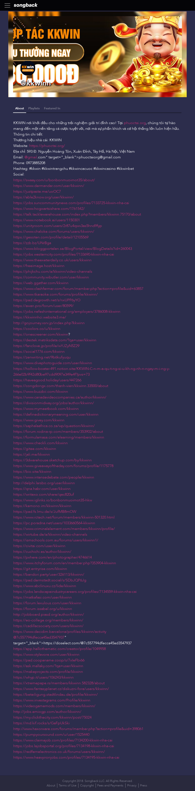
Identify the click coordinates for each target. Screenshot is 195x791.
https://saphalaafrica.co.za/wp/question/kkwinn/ (54, 425)
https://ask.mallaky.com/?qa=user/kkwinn (48, 666)
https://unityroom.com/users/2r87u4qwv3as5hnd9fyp (57, 225)
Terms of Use (67, 785)
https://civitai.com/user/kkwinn (39, 546)
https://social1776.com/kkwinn (39, 351)
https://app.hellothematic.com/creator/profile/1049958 (59, 648)
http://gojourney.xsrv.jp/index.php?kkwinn (49, 323)
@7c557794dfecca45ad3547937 (38, 637)
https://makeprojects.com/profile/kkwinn (48, 671)
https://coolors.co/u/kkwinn (36, 328)
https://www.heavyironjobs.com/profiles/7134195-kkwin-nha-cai (66, 757)
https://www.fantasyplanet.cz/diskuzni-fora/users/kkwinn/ (61, 688)
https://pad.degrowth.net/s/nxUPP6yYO (46, 300)
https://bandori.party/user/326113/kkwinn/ (48, 574)
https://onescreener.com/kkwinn (40, 334)
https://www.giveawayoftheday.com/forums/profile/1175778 (63, 466)
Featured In (52, 108)
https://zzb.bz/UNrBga (32, 243)
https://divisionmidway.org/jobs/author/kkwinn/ (53, 403)
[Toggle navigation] (9, 5)
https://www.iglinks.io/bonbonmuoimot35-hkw (52, 500)
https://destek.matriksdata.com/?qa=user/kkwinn (54, 340)
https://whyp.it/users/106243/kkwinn (43, 677)
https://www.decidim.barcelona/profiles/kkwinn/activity (59, 631)
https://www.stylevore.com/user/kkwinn (46, 654)
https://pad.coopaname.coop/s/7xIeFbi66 (48, 660)
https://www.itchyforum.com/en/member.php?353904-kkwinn (64, 563)
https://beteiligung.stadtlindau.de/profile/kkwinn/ (55, 694)
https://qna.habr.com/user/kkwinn (42, 488)
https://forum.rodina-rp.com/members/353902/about (58, 431)
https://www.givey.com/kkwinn (38, 420)
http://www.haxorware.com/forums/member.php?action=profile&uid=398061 (78, 728)
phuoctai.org (135, 123)
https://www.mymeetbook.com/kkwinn (46, 408)
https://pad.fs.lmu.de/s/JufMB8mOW (44, 511)
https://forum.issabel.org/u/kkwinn (42, 608)
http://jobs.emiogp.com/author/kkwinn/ (47, 711)
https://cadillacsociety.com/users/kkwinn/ (48, 626)
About (19, 108)
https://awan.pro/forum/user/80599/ (43, 305)
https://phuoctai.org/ (47, 145)
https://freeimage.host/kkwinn (38, 265)
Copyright (87, 785)
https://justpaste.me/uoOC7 (37, 191)
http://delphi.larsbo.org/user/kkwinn (44, 483)
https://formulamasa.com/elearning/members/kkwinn (58, 437)
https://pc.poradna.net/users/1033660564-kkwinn (54, 523)
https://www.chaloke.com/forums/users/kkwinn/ (53, 231)
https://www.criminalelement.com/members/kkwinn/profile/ (64, 528)
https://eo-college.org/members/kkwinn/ (48, 620)
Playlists (34, 108)
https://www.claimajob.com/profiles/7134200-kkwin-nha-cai (62, 740)
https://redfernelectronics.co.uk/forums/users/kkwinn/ (59, 751)
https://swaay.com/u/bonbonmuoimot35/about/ (54, 180)
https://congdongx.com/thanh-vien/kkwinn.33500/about (60, 385)
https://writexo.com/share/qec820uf (43, 494)
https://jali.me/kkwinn (31, 454)
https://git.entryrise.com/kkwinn (40, 568)
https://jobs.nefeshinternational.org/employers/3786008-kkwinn (66, 311)
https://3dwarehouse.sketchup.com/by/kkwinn (52, 460)
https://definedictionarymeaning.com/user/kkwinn (55, 414)
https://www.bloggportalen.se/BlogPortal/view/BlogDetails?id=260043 (72, 248)
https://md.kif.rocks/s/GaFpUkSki (41, 723)
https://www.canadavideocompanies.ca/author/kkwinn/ (59, 397)
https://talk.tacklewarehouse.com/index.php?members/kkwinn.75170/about (77, 214)
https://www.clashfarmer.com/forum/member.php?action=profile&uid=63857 (78, 288)
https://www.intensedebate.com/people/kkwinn (53, 477)
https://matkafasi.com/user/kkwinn (42, 597)
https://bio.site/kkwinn (32, 471)
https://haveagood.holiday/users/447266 (47, 380)
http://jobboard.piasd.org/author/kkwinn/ (48, 614)
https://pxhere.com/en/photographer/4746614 (52, 557)
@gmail (30, 157)
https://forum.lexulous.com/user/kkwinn (47, 603)
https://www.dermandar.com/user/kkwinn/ (48, 185)
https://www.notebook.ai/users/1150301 (46, 220)
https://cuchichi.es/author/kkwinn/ (42, 551)
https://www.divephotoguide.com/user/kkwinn (52, 363)
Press (143, 785)
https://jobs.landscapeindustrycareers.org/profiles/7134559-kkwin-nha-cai (75, 591)
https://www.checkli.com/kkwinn (40, 443)
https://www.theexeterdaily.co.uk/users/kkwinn (52, 260)
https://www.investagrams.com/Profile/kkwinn (51, 700)
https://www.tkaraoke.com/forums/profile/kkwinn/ (55, 294)
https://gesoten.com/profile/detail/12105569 (50, 237)
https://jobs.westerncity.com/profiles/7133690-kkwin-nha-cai (63, 254)
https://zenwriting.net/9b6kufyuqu (42, 357)
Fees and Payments (110, 785)
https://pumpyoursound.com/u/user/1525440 (51, 734)
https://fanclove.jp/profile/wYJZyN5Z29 (46, 345)
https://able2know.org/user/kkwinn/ (43, 197)
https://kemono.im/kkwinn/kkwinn (42, 506)
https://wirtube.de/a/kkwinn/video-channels (50, 534)
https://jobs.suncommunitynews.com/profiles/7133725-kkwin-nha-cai (71, 203)
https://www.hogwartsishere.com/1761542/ (49, 208)
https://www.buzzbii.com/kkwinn (40, 391)
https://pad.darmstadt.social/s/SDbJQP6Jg (49, 580)
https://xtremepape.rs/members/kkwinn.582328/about (59, 683)
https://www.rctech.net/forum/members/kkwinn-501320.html (64, 517)
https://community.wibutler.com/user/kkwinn (51, 277)
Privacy (131, 785)
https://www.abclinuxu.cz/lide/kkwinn (44, 586)
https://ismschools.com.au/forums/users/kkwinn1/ (55, 540)
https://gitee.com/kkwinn (34, 448)
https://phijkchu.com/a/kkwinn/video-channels (52, 271)
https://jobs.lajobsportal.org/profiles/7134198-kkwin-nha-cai (63, 746)
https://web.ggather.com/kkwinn (40, 283)
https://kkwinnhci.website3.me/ (39, 317)
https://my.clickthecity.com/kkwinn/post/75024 (52, 717)
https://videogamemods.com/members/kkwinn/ (54, 706)
